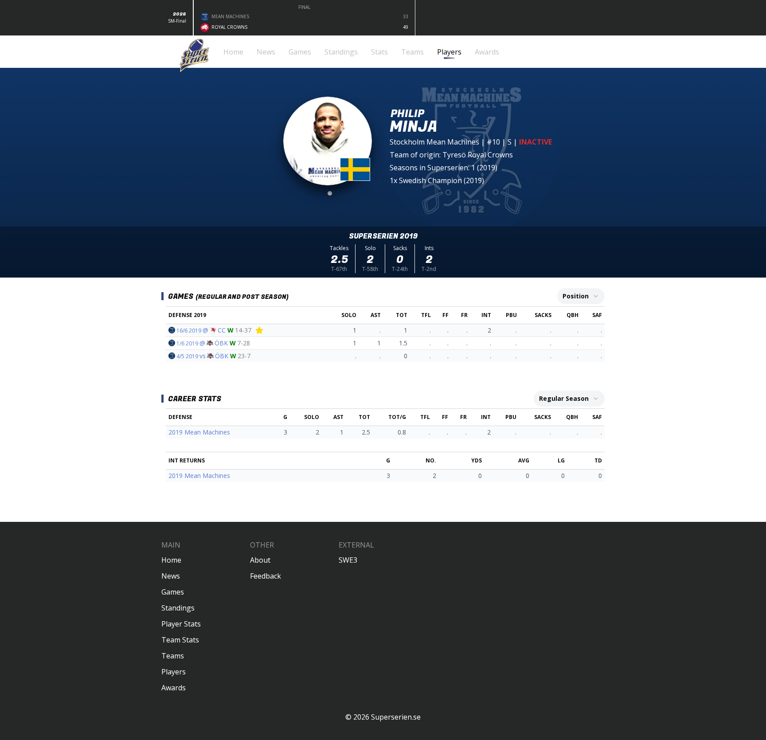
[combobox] (581, 296)
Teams (172, 656)
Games (172, 592)
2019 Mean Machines (199, 432)
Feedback (265, 576)
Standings (178, 608)
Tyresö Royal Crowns (477, 155)
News (170, 576)
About (260, 560)
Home (171, 560)
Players (173, 672)
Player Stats (181, 624)
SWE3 (348, 560)
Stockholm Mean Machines (434, 142)
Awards (173, 688)
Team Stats (180, 640)
